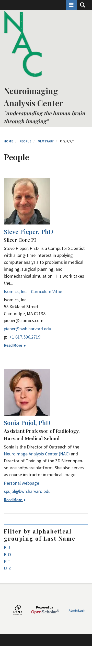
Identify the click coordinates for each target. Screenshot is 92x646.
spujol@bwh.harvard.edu (27, 491)
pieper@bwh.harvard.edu (27, 329)
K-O (7, 554)
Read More (16, 345)
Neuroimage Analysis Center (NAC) (37, 454)
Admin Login (77, 610)
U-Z (7, 568)
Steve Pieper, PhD (28, 231)
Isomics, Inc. (15, 291)
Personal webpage (21, 483)
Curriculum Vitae (46, 291)
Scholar (44, 610)
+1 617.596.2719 (24, 337)
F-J (7, 547)
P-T (7, 561)
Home (8, 141)
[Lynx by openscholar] (22, 610)
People (25, 141)
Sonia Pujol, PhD (27, 422)
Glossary (46, 141)
